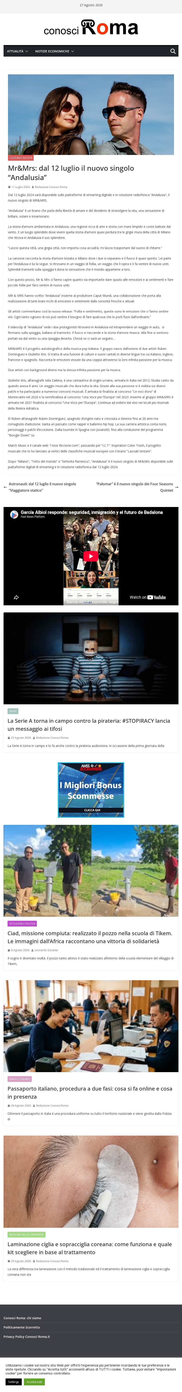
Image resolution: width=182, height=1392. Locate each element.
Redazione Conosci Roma (51, 187)
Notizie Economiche (52, 51)
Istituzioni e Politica (22, 923)
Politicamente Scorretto (22, 1327)
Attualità (15, 51)
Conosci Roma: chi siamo (22, 1318)
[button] (25, 51)
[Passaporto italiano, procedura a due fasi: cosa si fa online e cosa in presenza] (91, 1026)
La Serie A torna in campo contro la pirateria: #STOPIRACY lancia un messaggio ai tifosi (89, 724)
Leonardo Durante (46, 950)
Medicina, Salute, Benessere (26, 1234)
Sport (13, 711)
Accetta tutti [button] (34, 1382)
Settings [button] (13, 1382)
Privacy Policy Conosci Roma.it (27, 1337)
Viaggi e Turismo (19, 1079)
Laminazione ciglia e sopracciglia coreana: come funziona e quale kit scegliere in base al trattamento (90, 1248)
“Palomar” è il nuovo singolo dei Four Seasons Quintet (134, 487)
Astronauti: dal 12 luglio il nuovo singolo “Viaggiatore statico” (42, 487)
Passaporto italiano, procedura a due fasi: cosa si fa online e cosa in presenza (90, 1092)
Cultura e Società (21, 157)
